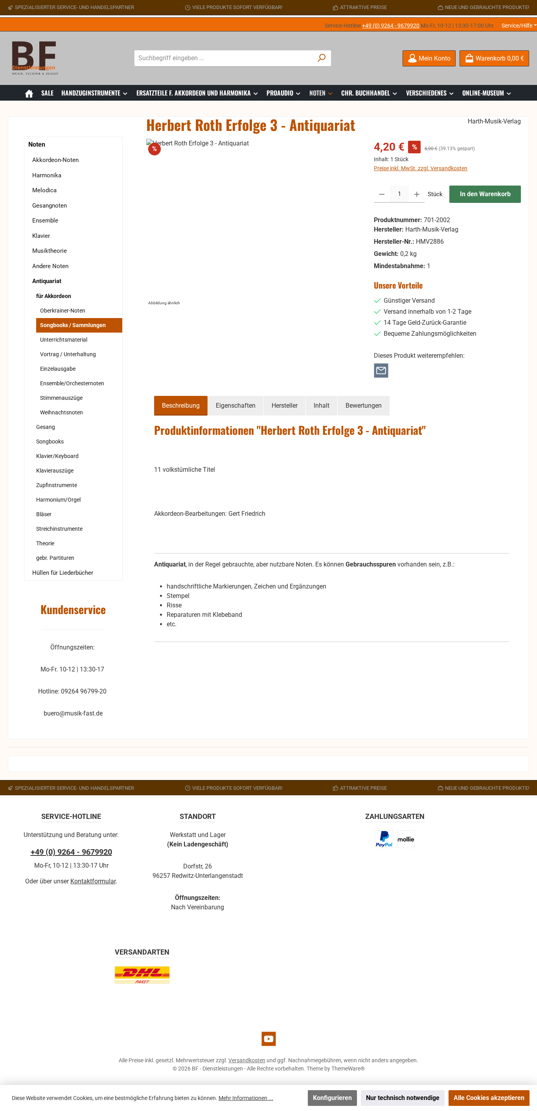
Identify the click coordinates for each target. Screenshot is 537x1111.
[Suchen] (322, 58)
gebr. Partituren (55, 558)
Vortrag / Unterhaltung (68, 354)
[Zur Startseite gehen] (37, 58)
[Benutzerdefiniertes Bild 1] (384, 839)
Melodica (44, 190)
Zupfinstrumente (56, 485)
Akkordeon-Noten (55, 160)
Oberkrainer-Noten (62, 310)
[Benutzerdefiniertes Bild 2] (406, 839)
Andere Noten (50, 266)
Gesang (45, 427)
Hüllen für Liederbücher (62, 572)
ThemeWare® (348, 1068)
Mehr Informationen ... (246, 1098)
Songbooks (50, 441)
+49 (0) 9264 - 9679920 (390, 25)
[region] (252, 223)
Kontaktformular (93, 881)
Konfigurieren (332, 1098)
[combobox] (223, 58)
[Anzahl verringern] (382, 194)
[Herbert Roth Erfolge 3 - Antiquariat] (252, 223)
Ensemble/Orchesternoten (72, 383)
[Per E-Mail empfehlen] (381, 370)
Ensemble (45, 220)
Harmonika (46, 175)
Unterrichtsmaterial (63, 340)
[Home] (29, 93)
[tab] (181, 406)
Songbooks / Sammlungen (73, 325)
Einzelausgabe (57, 369)
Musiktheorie (49, 250)
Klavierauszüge (55, 470)
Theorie (45, 543)
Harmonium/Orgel (58, 500)
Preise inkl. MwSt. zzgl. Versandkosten (420, 168)
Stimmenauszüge (61, 398)
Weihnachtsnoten (61, 412)
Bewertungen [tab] (364, 405)
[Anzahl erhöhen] (417, 194)
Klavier (41, 235)
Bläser (43, 514)
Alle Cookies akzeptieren (489, 1098)
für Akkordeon (53, 296)
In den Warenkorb (485, 194)
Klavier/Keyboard (57, 456)
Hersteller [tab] (285, 405)
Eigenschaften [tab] (236, 405)
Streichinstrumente (59, 529)
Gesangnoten (49, 205)
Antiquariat (46, 281)
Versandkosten (246, 1060)
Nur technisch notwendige (403, 1098)
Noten (36, 144)
